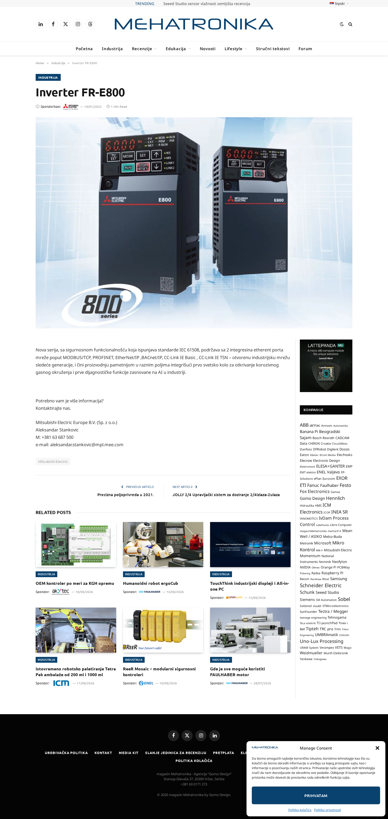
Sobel (344, 599)
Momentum (310, 555)
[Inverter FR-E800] (194, 222)
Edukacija (176, 48)
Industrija (112, 48)
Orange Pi (328, 567)
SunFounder (308, 611)
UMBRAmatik (326, 634)
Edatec (314, 455)
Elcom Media (328, 455)
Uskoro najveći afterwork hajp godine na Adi (207, 3)
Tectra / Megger (333, 611)
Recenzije (142, 48)
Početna (84, 48)
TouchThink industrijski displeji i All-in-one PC (249, 586)
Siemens (307, 599)
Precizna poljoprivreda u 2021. (125, 494)
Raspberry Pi (332, 572)
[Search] (349, 24)
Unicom (344, 635)
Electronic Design (326, 460)
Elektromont (307, 466)
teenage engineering (313, 617)
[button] (377, 748)
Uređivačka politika (66, 752)
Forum (305, 48)
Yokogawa (320, 659)
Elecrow (306, 460)
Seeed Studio (327, 592)
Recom (304, 579)
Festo (345, 485)
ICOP (327, 512)
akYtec (315, 425)
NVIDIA (305, 567)
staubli (317, 606)
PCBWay (343, 567)
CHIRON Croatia (319, 443)
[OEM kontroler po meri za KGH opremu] (76, 544)
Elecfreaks (344, 455)
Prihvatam (315, 795)
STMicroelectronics (335, 606)
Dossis (344, 449)
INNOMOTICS (309, 518)
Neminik (325, 561)
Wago (347, 647)
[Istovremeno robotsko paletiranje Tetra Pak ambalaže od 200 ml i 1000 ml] (76, 630)
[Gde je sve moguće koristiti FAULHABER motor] (250, 630)
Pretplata (223, 752)
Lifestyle (234, 48)
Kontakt (103, 752)
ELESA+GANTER (330, 466)
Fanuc (313, 485)
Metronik (306, 543)
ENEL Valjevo (328, 471)
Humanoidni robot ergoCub (150, 583)
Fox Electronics (315, 491)
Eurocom (329, 479)
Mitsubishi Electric (53, 461)
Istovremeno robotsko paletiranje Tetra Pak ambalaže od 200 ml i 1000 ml (76, 671)
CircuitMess (339, 443)
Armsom (326, 425)
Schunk (307, 592)
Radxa (315, 573)
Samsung (338, 578)
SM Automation (326, 600)
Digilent (332, 449)
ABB (304, 425)
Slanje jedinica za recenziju (175, 752)
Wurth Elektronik (336, 653)
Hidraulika (307, 505)
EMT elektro (308, 472)
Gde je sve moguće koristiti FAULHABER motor (237, 671)
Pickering (305, 573)
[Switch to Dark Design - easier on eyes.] (342, 24)
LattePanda (322, 525)
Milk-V (319, 550)
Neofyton (339, 561)
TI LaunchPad (327, 623)
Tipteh (312, 629)
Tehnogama (337, 617)
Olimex (316, 567)
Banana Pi (309, 431)
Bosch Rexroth (323, 438)
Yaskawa (306, 659)
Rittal (325, 579)
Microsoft (322, 542)
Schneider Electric (321, 585)
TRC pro (326, 629)
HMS (318, 505)
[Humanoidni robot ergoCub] (163, 544)
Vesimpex (327, 647)
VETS (339, 647)
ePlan (317, 479)
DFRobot (319, 449)
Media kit (129, 752)
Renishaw (315, 579)
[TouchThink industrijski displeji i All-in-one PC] (250, 544)
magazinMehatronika (313, 531)
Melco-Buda (332, 536)
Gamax (335, 492)
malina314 (334, 531)
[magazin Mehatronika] (194, 24)
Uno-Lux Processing (321, 641)
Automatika (340, 425)
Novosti (208, 48)
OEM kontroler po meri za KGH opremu (75, 583)
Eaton (304, 455)
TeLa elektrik (308, 623)
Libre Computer (341, 525)
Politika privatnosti (327, 810)
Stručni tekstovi (273, 48)
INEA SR (339, 512)
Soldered (306, 606)
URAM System (309, 647)
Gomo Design (312, 498)
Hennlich (335, 498)
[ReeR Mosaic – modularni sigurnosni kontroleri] (163, 630)
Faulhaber (329, 485)
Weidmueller (311, 652)
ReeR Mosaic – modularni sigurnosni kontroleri (159, 671)
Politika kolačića (299, 810)
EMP (349, 466)
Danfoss (306, 449)
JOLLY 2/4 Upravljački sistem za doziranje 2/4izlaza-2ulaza (226, 494)
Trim (337, 629)
